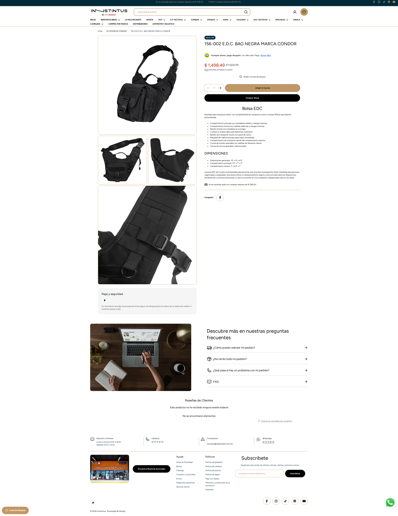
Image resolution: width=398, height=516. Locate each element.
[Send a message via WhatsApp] (390, 502)
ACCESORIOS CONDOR (116, 31)
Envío (206, 70)
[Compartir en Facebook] (220, 197)
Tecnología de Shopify (116, 511)
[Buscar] (246, 12)
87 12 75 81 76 (268, 442)
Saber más (266, 55)
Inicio (100, 31)
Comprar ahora (252, 98)
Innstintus (101, 511)
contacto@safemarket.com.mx (220, 444)
